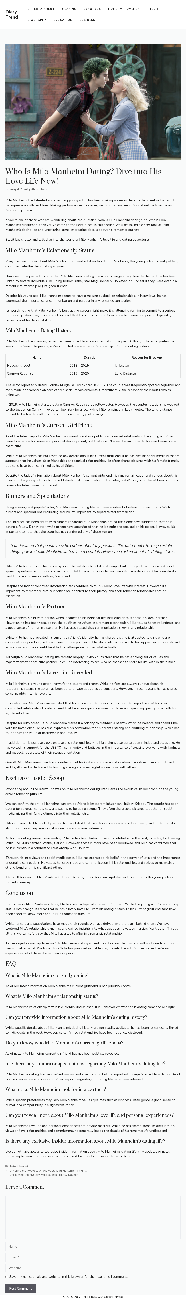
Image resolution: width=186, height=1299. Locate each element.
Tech (153, 9)
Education (63, 20)
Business (87, 20)
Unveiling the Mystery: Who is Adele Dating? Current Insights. (48, 1170)
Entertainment (41, 9)
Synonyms (92, 9)
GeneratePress (113, 1297)
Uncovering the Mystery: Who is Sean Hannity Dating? (44, 1175)
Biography (37, 20)
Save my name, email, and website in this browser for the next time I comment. (68, 1276)
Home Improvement (125, 9)
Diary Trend (11, 14)
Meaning (69, 9)
